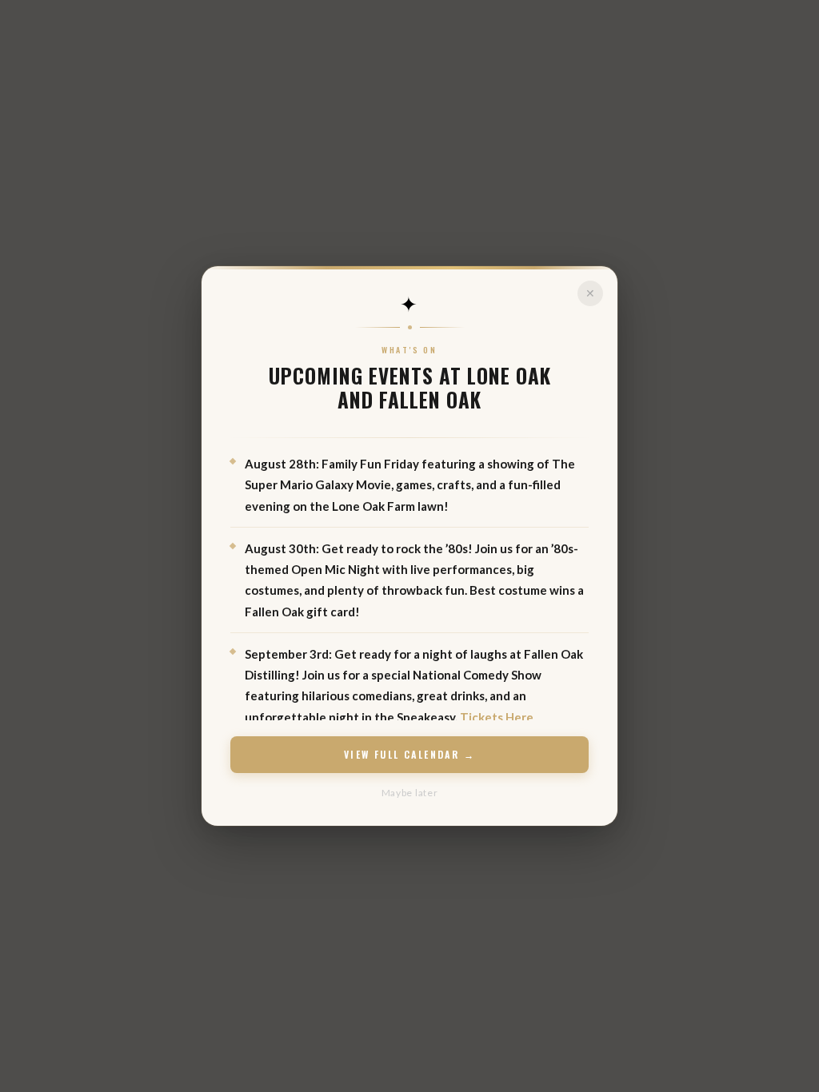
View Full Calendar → (409, 754)
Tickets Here (496, 717)
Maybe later (410, 793)
